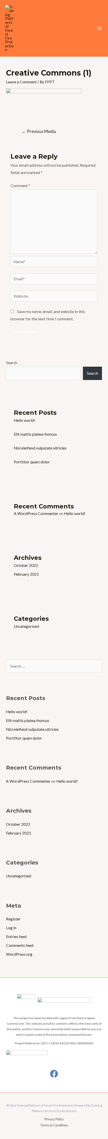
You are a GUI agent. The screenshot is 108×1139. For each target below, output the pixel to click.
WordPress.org (19, 954)
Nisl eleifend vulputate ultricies (40, 448)
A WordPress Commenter (36, 513)
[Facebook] (54, 1074)
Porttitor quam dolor (32, 462)
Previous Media (39, 131)
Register (13, 919)
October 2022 (26, 565)
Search (11, 362)
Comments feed (19, 945)
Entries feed (16, 936)
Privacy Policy (54, 1119)
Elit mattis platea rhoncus (35, 434)
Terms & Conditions (54, 1125)
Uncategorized (26, 626)
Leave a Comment (21, 82)
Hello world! (24, 420)
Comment (20, 185)
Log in (11, 927)
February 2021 (26, 574)
